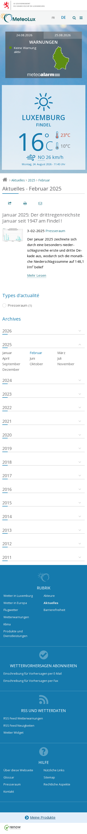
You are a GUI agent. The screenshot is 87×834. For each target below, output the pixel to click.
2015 (7, 503)
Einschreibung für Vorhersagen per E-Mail (32, 673)
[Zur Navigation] (81, 18)
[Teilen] (10, 203)
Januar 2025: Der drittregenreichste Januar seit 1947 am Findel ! (41, 218)
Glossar (8, 777)
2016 (7, 489)
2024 (7, 380)
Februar (44, 180)
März (61, 352)
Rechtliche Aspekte (57, 784)
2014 (7, 516)
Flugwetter (10, 610)
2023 (7, 394)
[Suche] (74, 18)
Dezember (10, 369)
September (11, 363)
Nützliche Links (54, 770)
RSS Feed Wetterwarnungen (23, 718)
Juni (32, 358)
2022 (7, 407)
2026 (7, 331)
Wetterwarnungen (16, 617)
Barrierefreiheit (54, 610)
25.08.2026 (63, 35)
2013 (7, 530)
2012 (7, 543)
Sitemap (49, 777)
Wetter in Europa (15, 603)
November (65, 363)
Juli (59, 358)
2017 (7, 475)
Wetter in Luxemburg (18, 596)
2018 (7, 462)
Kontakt (8, 791)
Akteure (49, 596)
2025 (31, 180)
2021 (7, 421)
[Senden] (40, 203)
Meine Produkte (42, 817)
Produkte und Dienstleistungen (15, 633)
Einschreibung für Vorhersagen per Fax (30, 681)
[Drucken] (25, 203)
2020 (7, 435)
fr (53, 18)
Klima (7, 624)
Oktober (36, 363)
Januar (7, 352)
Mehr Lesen (36, 275)
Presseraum (55, 230)
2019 (7, 448)
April (5, 358)
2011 (7, 557)
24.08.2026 (24, 35)
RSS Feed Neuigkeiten (18, 725)
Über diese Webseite (18, 770)
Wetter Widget (13, 732)
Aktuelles (18, 180)
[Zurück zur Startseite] (18, 20)
